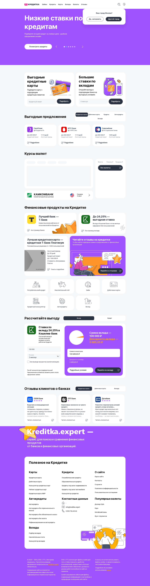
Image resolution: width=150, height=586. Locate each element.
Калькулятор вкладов (37, 541)
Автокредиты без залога (38, 518)
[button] (88, 195)
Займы (44, 4)
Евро (96, 508)
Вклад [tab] (79, 318)
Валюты (76, 4)
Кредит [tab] (109, 318)
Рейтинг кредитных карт (38, 489)
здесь (109, 570)
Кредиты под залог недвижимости (74, 485)
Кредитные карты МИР (37, 493)
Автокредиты (34, 504)
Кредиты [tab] (106, 114)
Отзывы (84, 4)
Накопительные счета (37, 537)
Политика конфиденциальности (106, 488)
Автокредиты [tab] (119, 114)
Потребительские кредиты (71, 478)
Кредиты (52, 4)
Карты (60, 4)
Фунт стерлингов (101, 516)
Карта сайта (99, 476)
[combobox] (44, 356)
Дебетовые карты (35, 482)
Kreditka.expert (53, 564)
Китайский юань (101, 512)
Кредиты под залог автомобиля (73, 489)
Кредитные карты (35, 478)
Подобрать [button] (64, 101)
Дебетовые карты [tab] (94, 114)
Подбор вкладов (35, 533)
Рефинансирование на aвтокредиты (42, 522)
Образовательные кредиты (72, 482)
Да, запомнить (95, 19)
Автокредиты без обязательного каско (43, 514)
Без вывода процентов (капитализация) (44, 362)
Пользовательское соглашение (106, 492)
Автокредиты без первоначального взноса (42, 509)
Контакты (98, 480)
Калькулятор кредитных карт (39, 485)
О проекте (98, 484)
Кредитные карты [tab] (81, 114)
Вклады (68, 4)
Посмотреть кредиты (38, 47)
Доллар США (99, 504)
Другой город (113, 19)
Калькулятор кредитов (70, 493)
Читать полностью (34, 420)
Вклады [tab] (100, 118)
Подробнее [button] (34, 143)
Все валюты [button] (105, 168)
